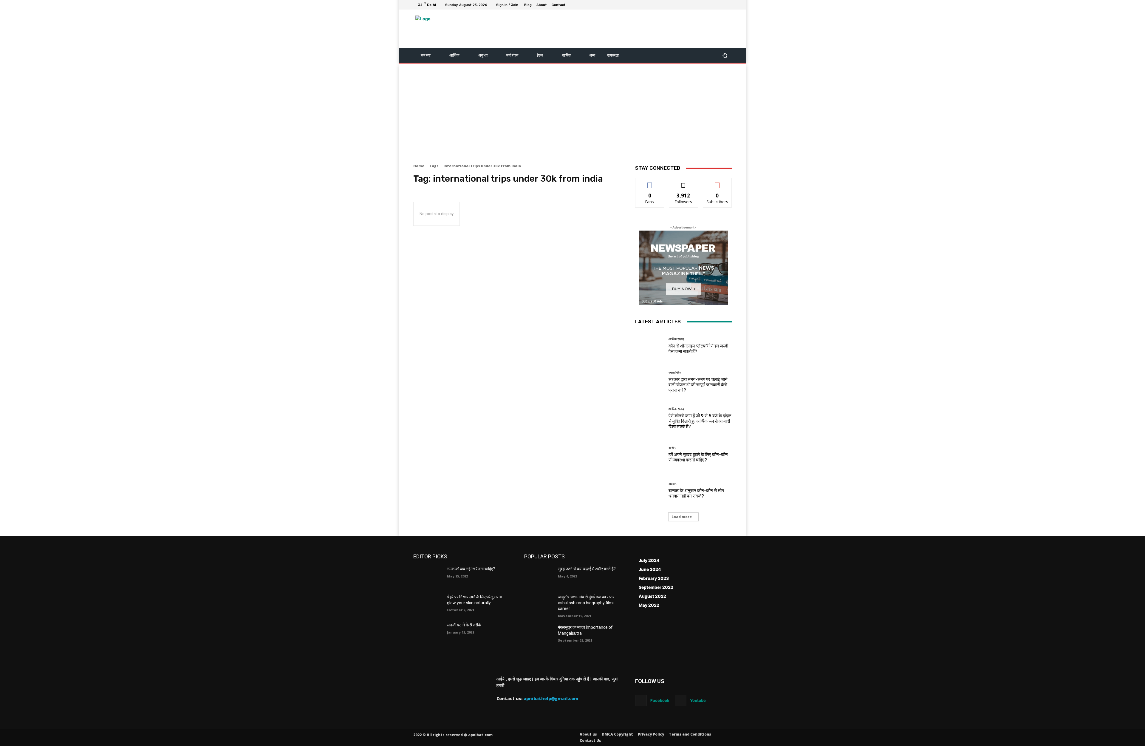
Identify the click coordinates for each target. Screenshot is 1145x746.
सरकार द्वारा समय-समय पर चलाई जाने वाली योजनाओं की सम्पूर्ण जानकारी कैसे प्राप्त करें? (698, 385)
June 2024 (650, 569)
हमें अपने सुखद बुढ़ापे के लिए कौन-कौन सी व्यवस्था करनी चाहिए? (698, 457)
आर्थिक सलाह (676, 339)
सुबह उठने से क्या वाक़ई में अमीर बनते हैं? (587, 568)
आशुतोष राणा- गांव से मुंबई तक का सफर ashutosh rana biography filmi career (586, 602)
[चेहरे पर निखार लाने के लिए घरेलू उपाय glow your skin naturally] (427, 604)
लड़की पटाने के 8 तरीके (464, 625)
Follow (684, 182)
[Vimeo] (721, 4)
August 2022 (652, 596)
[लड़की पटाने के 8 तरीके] (427, 632)
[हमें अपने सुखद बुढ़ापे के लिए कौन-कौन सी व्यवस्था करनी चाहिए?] (649, 454)
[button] (725, 56)
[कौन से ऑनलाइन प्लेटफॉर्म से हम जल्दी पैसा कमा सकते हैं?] (649, 345)
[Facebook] (699, 4)
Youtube (698, 700)
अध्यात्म (673, 484)
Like (649, 182)
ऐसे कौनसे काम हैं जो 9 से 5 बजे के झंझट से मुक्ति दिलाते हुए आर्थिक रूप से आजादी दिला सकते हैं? (700, 421)
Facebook (659, 700)
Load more (681, 516)
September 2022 (656, 587)
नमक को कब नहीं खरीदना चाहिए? (471, 568)
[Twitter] (713, 4)
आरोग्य (672, 448)
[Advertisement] (572, 111)
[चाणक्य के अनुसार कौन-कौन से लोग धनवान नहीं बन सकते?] (649, 490)
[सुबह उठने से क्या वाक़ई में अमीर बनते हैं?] (538, 576)
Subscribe (717, 182)
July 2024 (649, 560)
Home (418, 166)
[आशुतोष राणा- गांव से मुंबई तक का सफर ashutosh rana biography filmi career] (538, 604)
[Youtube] (728, 4)
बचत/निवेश (675, 372)
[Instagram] (706, 4)
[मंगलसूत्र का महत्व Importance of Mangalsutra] (538, 635)
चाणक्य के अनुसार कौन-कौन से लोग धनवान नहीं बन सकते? (696, 493)
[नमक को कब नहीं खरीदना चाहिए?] (427, 576)
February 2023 (654, 578)
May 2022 (649, 605)
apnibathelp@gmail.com (551, 698)
